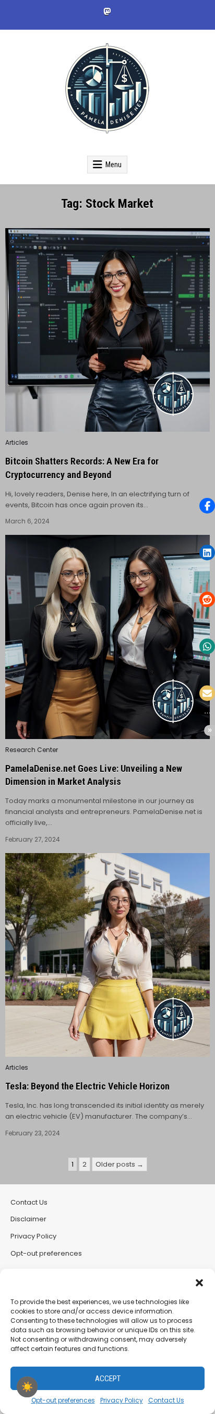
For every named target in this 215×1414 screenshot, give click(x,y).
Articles (16, 443)
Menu (113, 164)
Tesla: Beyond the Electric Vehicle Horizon (87, 1086)
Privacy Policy (121, 1400)
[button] (199, 1282)
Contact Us (166, 1400)
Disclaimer (28, 1219)
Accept (108, 1378)
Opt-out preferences (63, 1400)
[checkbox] (27, 1387)
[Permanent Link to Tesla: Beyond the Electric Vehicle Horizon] (107, 955)
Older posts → (119, 1164)
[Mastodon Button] (107, 11)
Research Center (31, 750)
